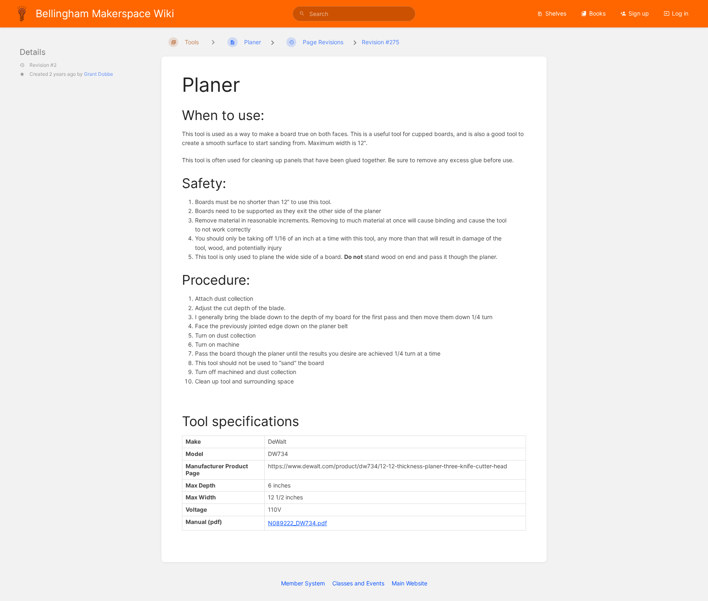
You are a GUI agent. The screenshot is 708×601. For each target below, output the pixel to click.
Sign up (639, 13)
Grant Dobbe (98, 73)
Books (597, 13)
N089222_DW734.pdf (297, 522)
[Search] (302, 13)
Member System (303, 583)
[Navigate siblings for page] (213, 42)
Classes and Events (358, 583)
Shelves (555, 13)
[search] (354, 13)
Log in (680, 13)
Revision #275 (380, 42)
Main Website (409, 583)
